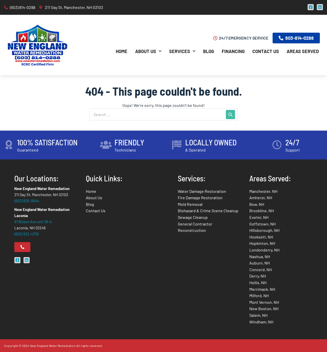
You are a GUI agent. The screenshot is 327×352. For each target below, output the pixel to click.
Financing (233, 51)
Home (121, 51)
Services (179, 51)
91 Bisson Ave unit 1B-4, (33, 221)
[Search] (230, 114)
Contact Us (265, 51)
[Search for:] (163, 114)
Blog (208, 51)
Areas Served (303, 51)
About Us (145, 51)
